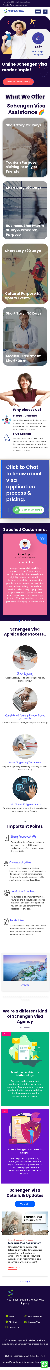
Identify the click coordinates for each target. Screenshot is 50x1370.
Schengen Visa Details (24, 1240)
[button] (19, 621)
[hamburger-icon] (38, 12)
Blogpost (11, 1240)
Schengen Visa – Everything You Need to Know (24, 1244)
